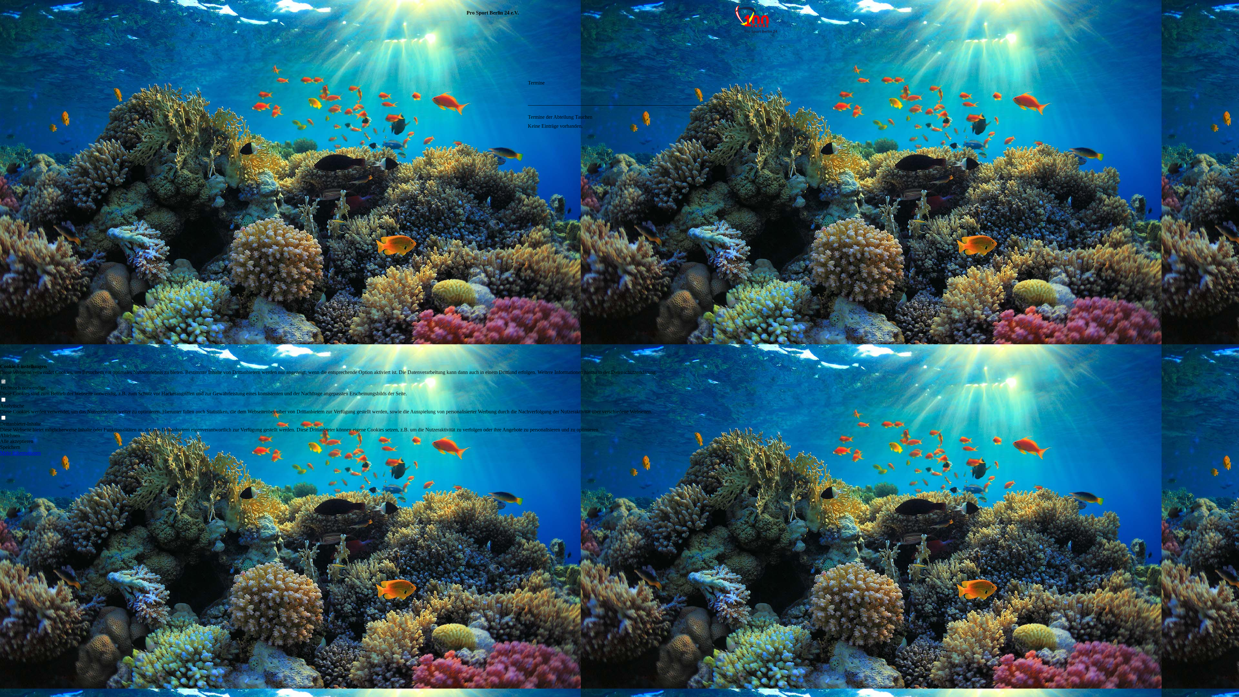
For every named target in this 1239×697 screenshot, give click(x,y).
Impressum (473, 301)
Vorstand (473, 91)
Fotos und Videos (481, 280)
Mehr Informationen (20, 453)
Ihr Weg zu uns (479, 219)
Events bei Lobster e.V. (488, 230)
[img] (619, 56)
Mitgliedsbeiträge (482, 198)
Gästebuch (474, 291)
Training (472, 113)
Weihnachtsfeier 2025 (486, 134)
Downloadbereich (482, 269)
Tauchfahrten (477, 176)
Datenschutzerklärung (487, 312)
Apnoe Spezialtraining (486, 123)
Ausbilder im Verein (484, 166)
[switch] (3, 382)
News (469, 155)
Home (469, 81)
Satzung (472, 102)
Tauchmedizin (477, 259)
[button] (328, 436)
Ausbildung (475, 208)
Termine (472, 187)
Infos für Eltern (480, 144)
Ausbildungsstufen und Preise (487, 244)
